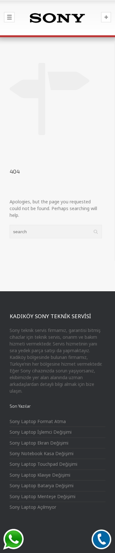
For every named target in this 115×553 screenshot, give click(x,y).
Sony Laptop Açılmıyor (33, 507)
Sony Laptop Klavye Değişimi (40, 475)
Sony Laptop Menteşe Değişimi (42, 496)
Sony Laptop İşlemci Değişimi (41, 432)
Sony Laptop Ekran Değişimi (39, 443)
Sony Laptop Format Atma (38, 421)
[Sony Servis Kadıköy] (57, 17)
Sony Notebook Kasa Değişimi (41, 453)
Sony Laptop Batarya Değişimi (41, 485)
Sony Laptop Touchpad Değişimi (43, 464)
